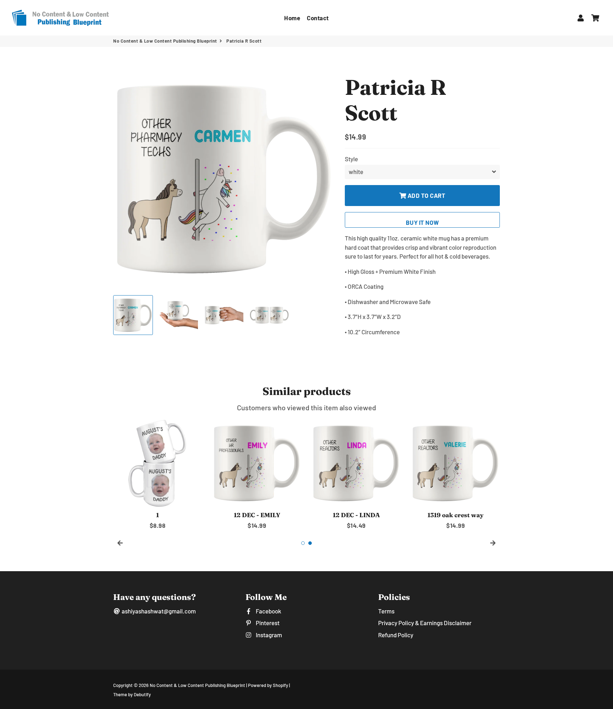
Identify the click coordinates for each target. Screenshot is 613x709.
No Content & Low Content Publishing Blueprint (165, 41)
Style (351, 158)
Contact (318, 17)
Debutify (142, 694)
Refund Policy (395, 634)
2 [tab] (310, 543)
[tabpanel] (157, 474)
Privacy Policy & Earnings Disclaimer (424, 622)
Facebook (268, 611)
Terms (386, 611)
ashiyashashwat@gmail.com (158, 611)
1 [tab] (303, 543)
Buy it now (422, 222)
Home (292, 17)
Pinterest (267, 622)
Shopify (280, 685)
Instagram (268, 634)
